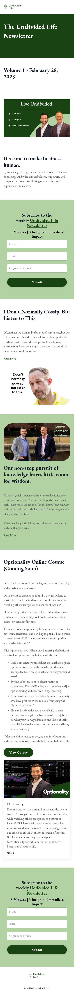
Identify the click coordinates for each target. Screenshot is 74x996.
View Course (18, 752)
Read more (10, 358)
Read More (10, 535)
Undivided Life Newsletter (42, 223)
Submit (37, 282)
